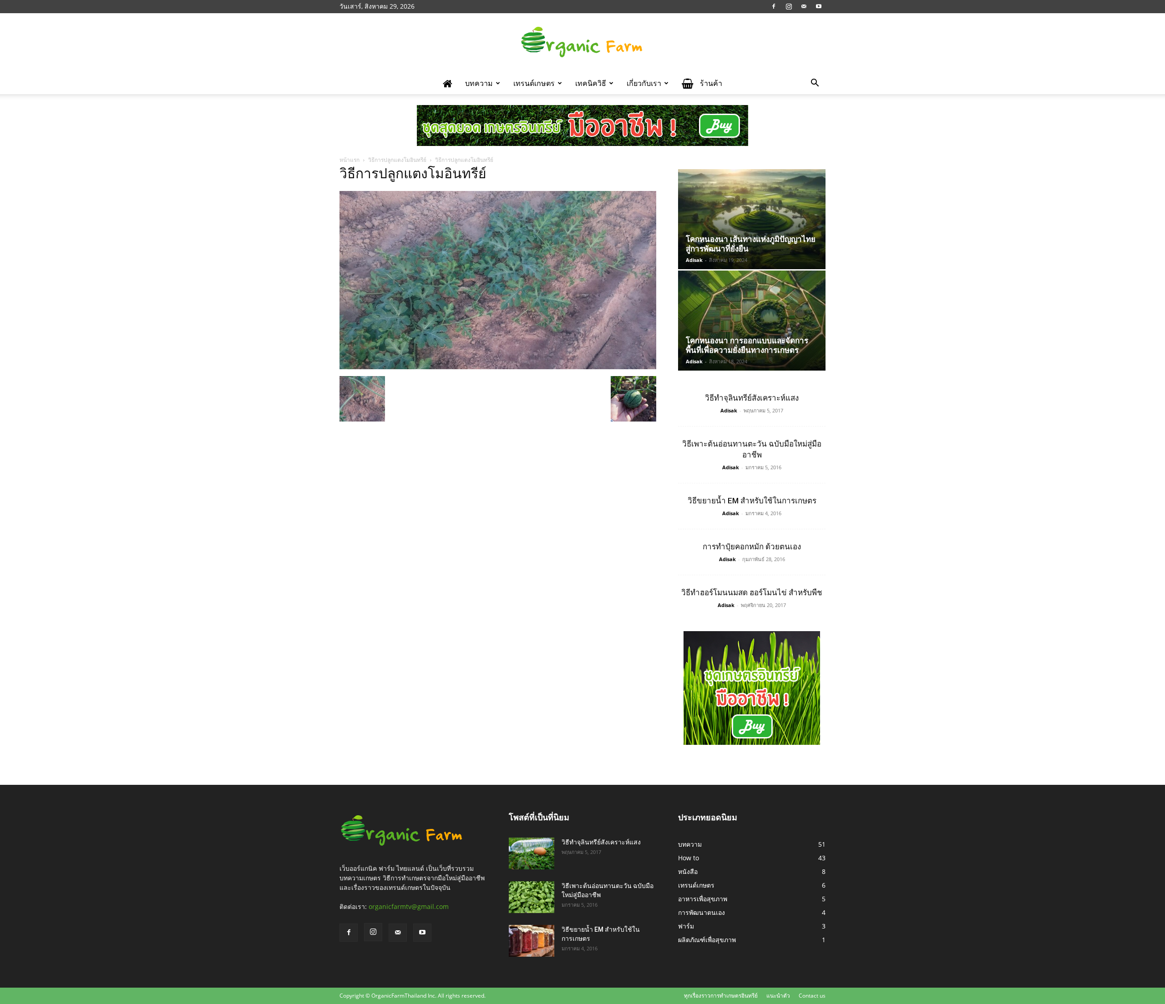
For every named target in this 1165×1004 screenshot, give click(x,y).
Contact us (812, 995)
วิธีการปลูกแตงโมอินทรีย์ (397, 160)
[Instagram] (788, 6)
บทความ (479, 83)
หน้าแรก (349, 160)
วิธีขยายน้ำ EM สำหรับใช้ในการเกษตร (752, 500)
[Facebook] (773, 6)
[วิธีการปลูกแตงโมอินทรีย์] (497, 367)
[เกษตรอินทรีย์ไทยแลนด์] (582, 43)
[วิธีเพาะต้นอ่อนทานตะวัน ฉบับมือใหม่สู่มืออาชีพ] (531, 897)
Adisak (694, 259)
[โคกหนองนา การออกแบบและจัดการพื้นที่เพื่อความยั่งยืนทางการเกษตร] (752, 321)
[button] (815, 84)
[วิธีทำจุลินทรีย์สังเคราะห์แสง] (531, 853)
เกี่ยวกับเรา (644, 83)
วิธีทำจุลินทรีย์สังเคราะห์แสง (752, 397)
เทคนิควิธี (590, 83)
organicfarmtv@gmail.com (409, 906)
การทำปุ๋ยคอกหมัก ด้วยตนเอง (752, 546)
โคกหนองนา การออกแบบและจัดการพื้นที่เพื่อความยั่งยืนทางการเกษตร (747, 345)
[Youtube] (819, 6)
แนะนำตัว (778, 995)
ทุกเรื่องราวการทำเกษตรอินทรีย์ (721, 995)
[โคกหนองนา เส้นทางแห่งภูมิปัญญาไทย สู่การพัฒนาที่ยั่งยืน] (752, 219)
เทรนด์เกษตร (534, 83)
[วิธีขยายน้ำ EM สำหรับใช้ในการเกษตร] (531, 941)
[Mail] (803, 6)
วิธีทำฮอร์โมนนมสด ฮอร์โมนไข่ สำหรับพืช (751, 592)
